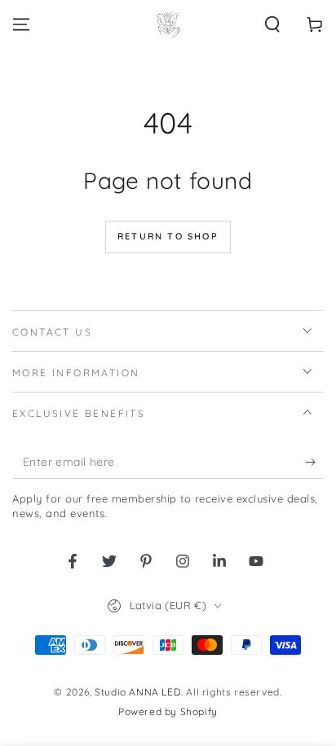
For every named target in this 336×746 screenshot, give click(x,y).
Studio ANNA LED (138, 692)
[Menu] (21, 24)
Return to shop (168, 236)
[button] (272, 24)
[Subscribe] (314, 463)
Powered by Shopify (168, 711)
